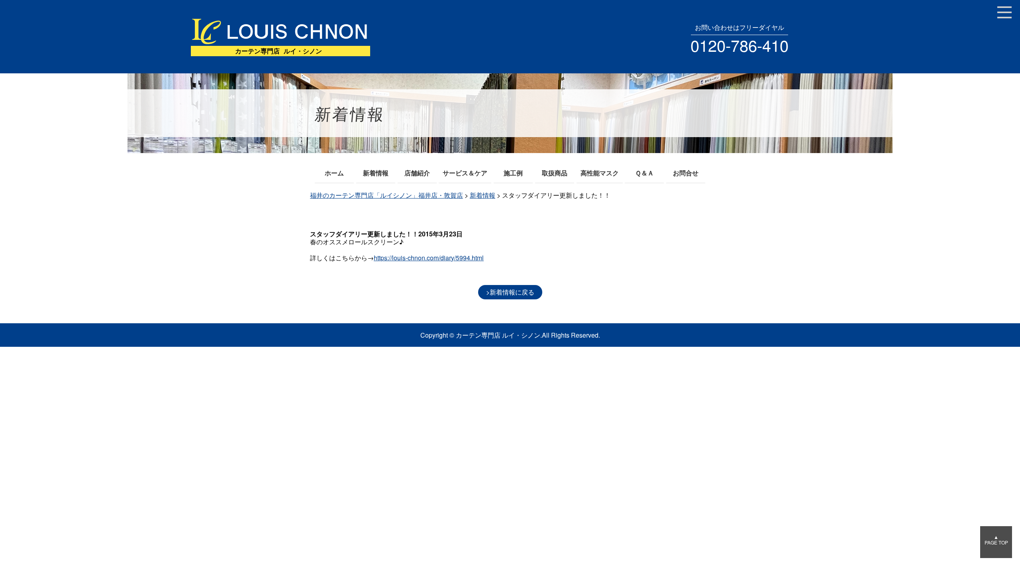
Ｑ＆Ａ (644, 172)
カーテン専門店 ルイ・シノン (498, 335)
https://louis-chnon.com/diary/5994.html (429, 257)
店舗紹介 (417, 172)
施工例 (513, 172)
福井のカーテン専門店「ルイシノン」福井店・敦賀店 (386, 195)
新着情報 (375, 172)
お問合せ (685, 172)
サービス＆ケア (465, 172)
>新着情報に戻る (510, 292)
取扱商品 (554, 172)
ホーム (334, 172)
